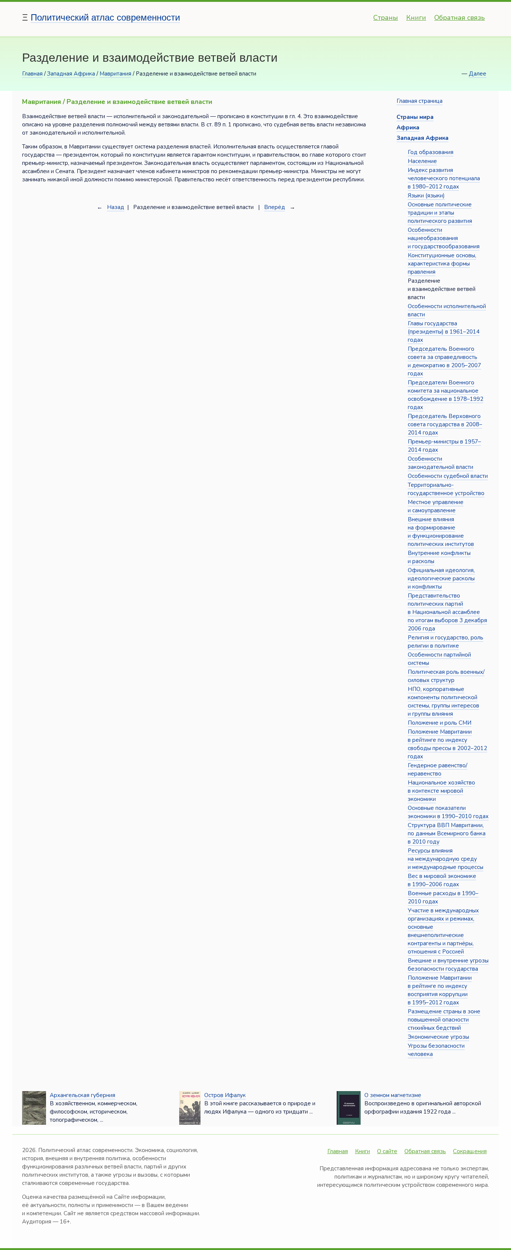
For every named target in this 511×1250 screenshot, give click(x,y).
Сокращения (470, 1151)
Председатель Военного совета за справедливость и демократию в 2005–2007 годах (444, 361)
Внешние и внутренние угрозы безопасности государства (448, 965)
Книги (416, 17)
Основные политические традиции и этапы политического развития (440, 213)
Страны (385, 17)
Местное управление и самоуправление (435, 506)
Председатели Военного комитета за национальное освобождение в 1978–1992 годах (445, 395)
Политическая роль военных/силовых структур (446, 676)
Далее (477, 73)
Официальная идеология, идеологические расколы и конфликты (441, 578)
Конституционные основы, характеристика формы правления (442, 264)
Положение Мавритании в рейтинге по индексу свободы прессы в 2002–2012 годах (447, 744)
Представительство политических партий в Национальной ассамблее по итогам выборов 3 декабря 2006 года (447, 612)
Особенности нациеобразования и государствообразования (444, 238)
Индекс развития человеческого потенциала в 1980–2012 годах (444, 178)
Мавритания (115, 73)
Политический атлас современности (105, 17)
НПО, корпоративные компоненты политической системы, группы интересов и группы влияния (443, 701)
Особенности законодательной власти (440, 463)
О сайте (387, 1151)
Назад (115, 207)
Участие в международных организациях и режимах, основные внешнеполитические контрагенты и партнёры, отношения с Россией (443, 931)
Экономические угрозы (438, 1037)
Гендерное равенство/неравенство (437, 769)
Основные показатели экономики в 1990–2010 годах (448, 812)
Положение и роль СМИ (439, 723)
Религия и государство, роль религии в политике (445, 641)
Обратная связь (459, 17)
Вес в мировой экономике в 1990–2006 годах (442, 880)
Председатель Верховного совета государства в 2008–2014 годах (445, 424)
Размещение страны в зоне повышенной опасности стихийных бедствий (444, 1020)
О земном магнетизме (392, 1095)
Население (422, 161)
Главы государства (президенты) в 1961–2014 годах (444, 332)
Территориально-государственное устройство (446, 489)
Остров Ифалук (225, 1095)
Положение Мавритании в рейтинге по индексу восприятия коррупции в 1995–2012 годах (440, 990)
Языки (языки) (426, 195)
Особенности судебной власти (448, 476)
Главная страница (420, 101)
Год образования (430, 152)
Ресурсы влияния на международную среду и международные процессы (445, 859)
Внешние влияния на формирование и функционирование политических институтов (441, 532)
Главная (32, 73)
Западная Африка (71, 73)
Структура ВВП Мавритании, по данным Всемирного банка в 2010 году (447, 833)
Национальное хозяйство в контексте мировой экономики (441, 791)
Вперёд (274, 207)
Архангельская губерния (82, 1095)
